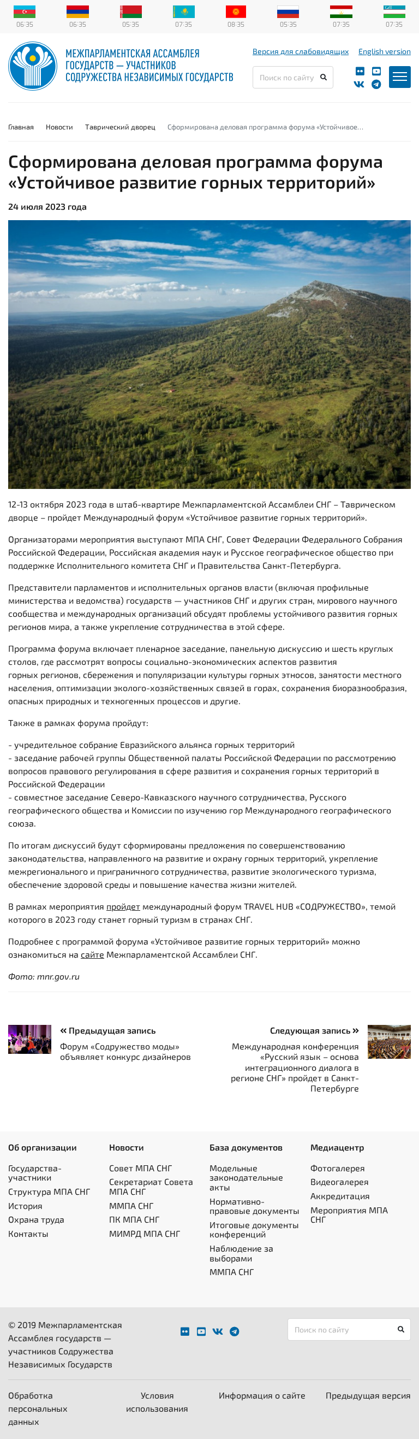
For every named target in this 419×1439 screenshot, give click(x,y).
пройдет (123, 906)
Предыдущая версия (368, 1395)
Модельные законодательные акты (246, 1177)
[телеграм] (376, 84)
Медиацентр (337, 1147)
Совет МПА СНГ (140, 1168)
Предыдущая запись (111, 1030)
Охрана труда (36, 1219)
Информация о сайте (262, 1395)
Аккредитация (340, 1195)
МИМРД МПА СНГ (144, 1233)
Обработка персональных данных (38, 1408)
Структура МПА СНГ (49, 1191)
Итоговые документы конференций (254, 1229)
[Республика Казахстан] (184, 10)
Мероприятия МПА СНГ (349, 1215)
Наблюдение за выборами (241, 1253)
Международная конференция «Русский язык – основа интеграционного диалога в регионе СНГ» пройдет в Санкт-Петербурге (295, 1067)
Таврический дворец (120, 126)
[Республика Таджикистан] (341, 10)
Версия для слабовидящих (301, 51)
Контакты (28, 1233)
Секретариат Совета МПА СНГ (151, 1186)
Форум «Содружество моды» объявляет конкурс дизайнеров (125, 1051)
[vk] (359, 84)
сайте (92, 954)
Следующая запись (311, 1030)
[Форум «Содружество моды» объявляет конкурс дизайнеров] (34, 1039)
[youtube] (376, 71)
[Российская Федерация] (288, 10)
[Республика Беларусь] (131, 10)
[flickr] (360, 71)
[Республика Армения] (77, 10)
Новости (59, 126)
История (25, 1205)
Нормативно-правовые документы (255, 1206)
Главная (21, 126)
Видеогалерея (339, 1181)
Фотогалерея (337, 1168)
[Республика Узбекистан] (394, 10)
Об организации (42, 1147)
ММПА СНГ (131, 1205)
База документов (246, 1147)
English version (384, 51)
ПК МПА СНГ (134, 1219)
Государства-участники (35, 1173)
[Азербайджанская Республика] (24, 10)
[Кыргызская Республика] (236, 10)
